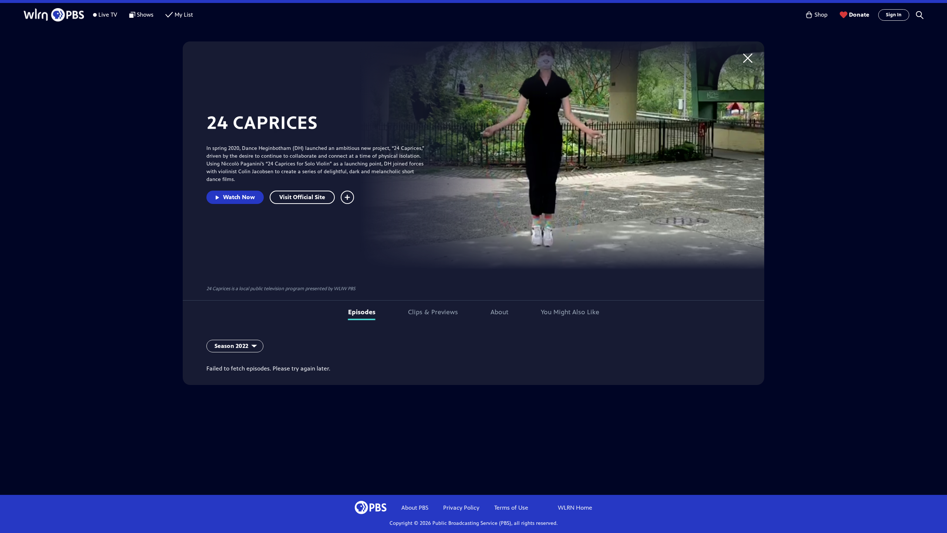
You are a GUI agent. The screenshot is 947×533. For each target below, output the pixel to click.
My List (184, 14)
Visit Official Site (302, 197)
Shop (821, 14)
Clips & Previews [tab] (433, 312)
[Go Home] (747, 58)
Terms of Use (511, 507)
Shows (145, 14)
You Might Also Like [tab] (570, 312)
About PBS (414, 507)
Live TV (107, 14)
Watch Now (239, 197)
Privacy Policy (461, 507)
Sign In (893, 15)
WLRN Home (575, 507)
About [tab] (499, 312)
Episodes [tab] (361, 312)
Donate (859, 14)
